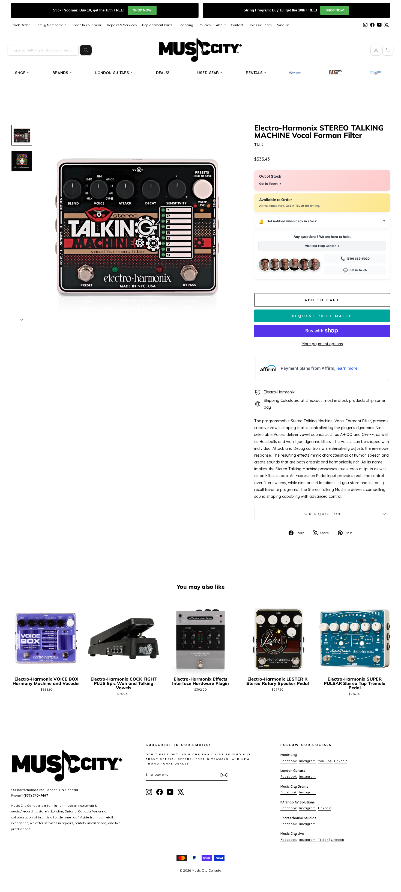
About (221, 25)
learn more (347, 368)
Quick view (46, 667)
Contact (237, 25)
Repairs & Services (122, 25)
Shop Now (142, 10)
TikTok (323, 840)
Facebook (288, 761)
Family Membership (51, 25)
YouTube (325, 761)
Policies (205, 25)
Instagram (307, 761)
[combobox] (43, 50)
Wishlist (283, 25)
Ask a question (322, 514)
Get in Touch (295, 206)
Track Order (20, 25)
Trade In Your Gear (86, 25)
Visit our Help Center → (322, 246)
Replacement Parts (157, 25)
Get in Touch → (270, 184)
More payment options (322, 343)
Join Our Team (260, 25)
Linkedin (340, 761)
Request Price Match (322, 316)
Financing (185, 25)
